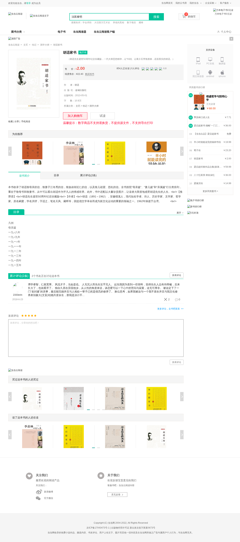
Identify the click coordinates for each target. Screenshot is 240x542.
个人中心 (226, 31)
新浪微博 (48, 491)
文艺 (78, 106)
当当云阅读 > (15, 44)
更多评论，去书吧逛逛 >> (170, 308)
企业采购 (209, 3)
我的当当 (194, 3)
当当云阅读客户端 (104, 31)
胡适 (77, 85)
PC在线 (210, 63)
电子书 (62, 31)
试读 (103, 115)
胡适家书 (57, 44)
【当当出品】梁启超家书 (206, 134)
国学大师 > (46, 44)
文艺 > (26, 44)
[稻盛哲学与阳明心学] (199, 102)
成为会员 (36, 3)
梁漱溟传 (198, 183)
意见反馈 (115, 494)
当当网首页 (167, 3)
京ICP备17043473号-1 (98, 527)
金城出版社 (80, 90)
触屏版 (222, 63)
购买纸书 (89, 74)
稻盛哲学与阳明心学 (216, 98)
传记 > (35, 44)
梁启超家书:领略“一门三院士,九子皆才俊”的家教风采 (208, 125)
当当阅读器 (79, 31)
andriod (210, 76)
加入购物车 (75, 115)
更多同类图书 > (210, 191)
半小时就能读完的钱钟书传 (207, 142)
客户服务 (224, 3)
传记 (85, 106)
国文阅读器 (198, 76)
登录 (28, 3)
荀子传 (197, 150)
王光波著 (210, 104)
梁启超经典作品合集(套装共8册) (208, 167)
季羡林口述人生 (202, 117)
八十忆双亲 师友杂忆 (204, 175)
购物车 (191, 16)
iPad (198, 63)
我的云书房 (181, 3)
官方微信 (48, 498)
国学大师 (94, 106)
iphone (222, 76)
